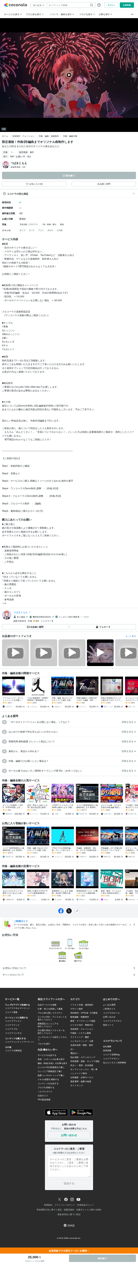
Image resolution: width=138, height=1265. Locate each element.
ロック (31, 230)
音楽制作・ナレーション (23, 135)
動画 (62, 224)
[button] (69, 722)
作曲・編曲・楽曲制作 (49, 135)
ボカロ (50, 230)
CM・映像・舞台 (49, 224)
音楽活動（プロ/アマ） (29, 224)
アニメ (41, 230)
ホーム (5, 135)
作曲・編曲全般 (70, 135)
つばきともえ (20, 612)
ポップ (22, 230)
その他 (59, 230)
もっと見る (131, 636)
